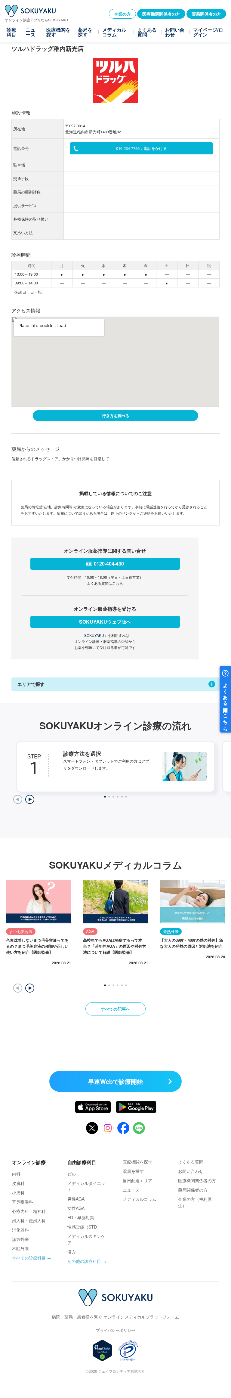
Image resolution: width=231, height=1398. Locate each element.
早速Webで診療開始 (115, 1081)
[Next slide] (29, 799)
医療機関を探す (58, 32)
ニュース (30, 32)
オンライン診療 (29, 1162)
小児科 (18, 1192)
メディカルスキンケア (86, 1239)
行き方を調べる (115, 415)
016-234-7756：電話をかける (141, 148)
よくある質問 (147, 32)
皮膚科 (18, 1183)
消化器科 (20, 1230)
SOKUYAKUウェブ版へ (105, 621)
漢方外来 (20, 1239)
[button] (29, 988)
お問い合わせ (174, 32)
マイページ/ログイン (208, 32)
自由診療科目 (81, 1162)
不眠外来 (20, 1248)
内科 (16, 1174)
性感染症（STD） (84, 1227)
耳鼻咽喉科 (22, 1202)
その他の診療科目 (84, 1261)
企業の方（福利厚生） (195, 1202)
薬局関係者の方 (206, 14)
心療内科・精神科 (29, 1211)
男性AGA (76, 1199)
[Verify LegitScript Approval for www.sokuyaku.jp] (102, 1350)
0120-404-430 (109, 563)
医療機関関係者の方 (161, 14)
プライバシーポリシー (115, 1330)
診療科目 (11, 32)
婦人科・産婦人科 (29, 1220)
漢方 (71, 1252)
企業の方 (122, 14)
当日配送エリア (137, 1180)
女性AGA (76, 1208)
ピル (71, 1174)
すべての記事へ (115, 1009)
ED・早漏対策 (80, 1217)
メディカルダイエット (86, 1186)
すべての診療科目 (29, 1258)
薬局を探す (85, 32)
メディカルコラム (114, 32)
